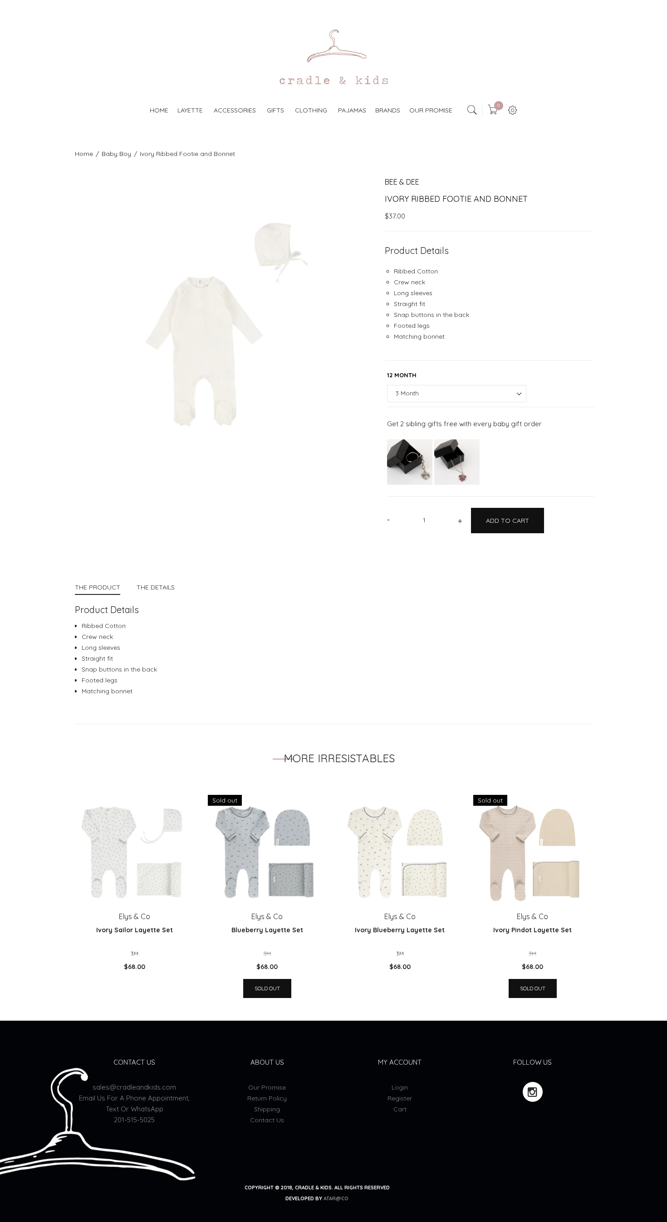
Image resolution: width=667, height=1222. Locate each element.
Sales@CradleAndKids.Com (134, 1087)
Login (400, 1087)
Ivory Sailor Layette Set (134, 930)
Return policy (267, 1098)
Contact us (267, 1120)
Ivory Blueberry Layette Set (400, 930)
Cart (400, 1109)
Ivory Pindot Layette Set (532, 930)
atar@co (336, 1198)
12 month (402, 375)
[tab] (101, 588)
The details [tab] (156, 587)
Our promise (267, 1087)
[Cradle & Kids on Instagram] (533, 1092)
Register (399, 1098)
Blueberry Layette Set (267, 930)
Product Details (417, 250)
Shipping (267, 1109)
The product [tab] (97, 587)
